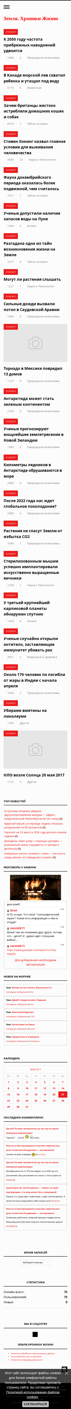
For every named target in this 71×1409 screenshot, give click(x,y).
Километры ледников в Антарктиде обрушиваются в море (33, 470)
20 (53, 1094)
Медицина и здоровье (42, 657)
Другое (24, 723)
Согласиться (35, 1404)
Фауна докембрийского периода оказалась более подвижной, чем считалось (31, 183)
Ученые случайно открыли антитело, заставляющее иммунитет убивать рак (31, 644)
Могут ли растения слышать (32, 279)
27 (53, 1100)
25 (35, 1100)
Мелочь (55, 1201)
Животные (34, 87)
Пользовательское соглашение (26, 1356)
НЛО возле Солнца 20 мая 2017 (34, 775)
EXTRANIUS (11, 1226)
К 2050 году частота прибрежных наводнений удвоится (29, 45)
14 (62, 1088)
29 (8, 1107)
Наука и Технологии (42, 159)
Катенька (34, 1041)
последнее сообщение (16, 992)
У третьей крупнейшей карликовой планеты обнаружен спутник (27, 608)
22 (8, 1100)
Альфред (10, 1180)
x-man (42, 1154)
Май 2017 (35, 1069)
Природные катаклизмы (43, 57)
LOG (32, 1016)
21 (62, 1094)
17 (26, 1094)
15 (8, 1094)
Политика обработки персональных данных (33, 1353)
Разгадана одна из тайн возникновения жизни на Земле (29, 249)
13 (53, 1088)
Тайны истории (37, 123)
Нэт (32, 992)
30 (18, 1107)
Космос (32, 226)
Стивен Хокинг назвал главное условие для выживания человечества (35, 147)
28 (62, 1100)
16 (18, 1094)
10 (26, 1088)
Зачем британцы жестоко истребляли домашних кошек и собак (34, 111)
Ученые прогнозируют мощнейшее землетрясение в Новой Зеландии (34, 434)
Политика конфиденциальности (26, 1359)
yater (32, 1029)
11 (35, 1088)
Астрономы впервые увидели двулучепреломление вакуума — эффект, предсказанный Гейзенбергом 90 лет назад (31, 814)
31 (26, 1107)
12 (44, 1088)
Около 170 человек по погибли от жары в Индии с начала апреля (34, 680)
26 (44, 1100)
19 (44, 1094)
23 (21, 159)
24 (26, 1100)
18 (35, 1094)
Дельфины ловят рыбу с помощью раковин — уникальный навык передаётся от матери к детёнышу (33, 844)
